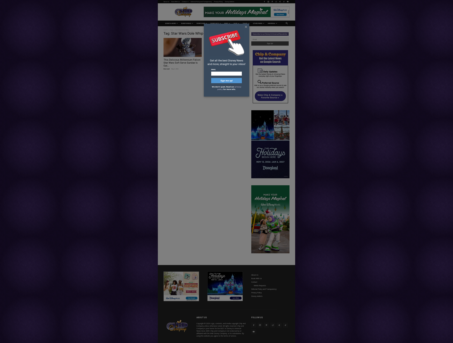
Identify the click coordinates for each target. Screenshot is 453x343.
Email (213, 69)
